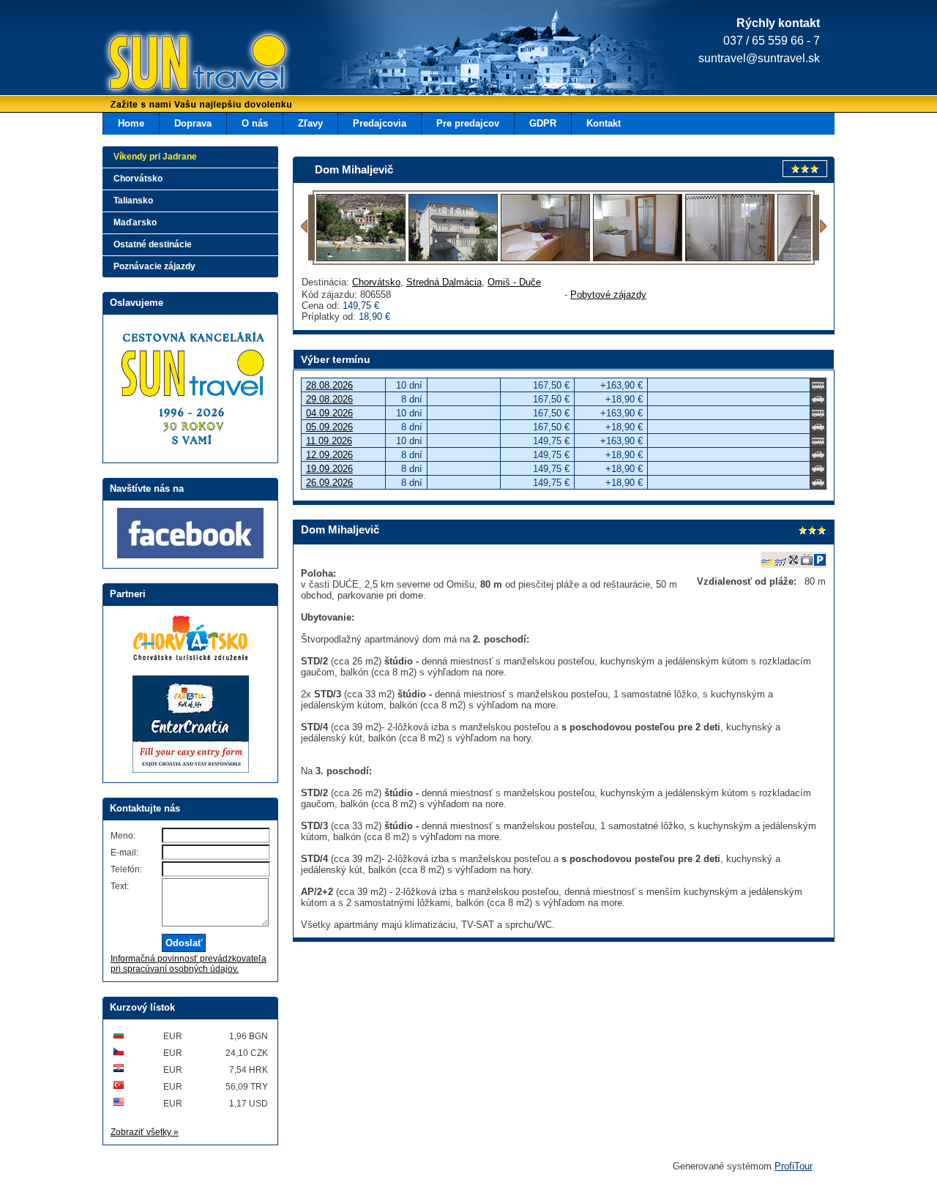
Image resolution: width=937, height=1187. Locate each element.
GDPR (542, 123)
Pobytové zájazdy (608, 294)
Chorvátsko (376, 282)
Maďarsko (135, 222)
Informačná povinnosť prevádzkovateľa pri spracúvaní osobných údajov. (188, 964)
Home (131, 123)
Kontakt (603, 123)
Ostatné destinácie (152, 244)
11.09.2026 (329, 440)
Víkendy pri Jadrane (155, 156)
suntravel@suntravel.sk (759, 58)
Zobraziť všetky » (145, 1132)
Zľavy (310, 123)
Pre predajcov (467, 123)
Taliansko (133, 200)
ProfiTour (793, 1166)
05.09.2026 (329, 427)
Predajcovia (379, 123)
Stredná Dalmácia (444, 282)
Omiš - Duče (514, 282)
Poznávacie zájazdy (154, 266)
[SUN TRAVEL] (175, 69)
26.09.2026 (329, 482)
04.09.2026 (329, 413)
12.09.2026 (329, 454)
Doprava (193, 123)
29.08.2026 (329, 399)
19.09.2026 (329, 468)
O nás (255, 123)
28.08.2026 (329, 385)
